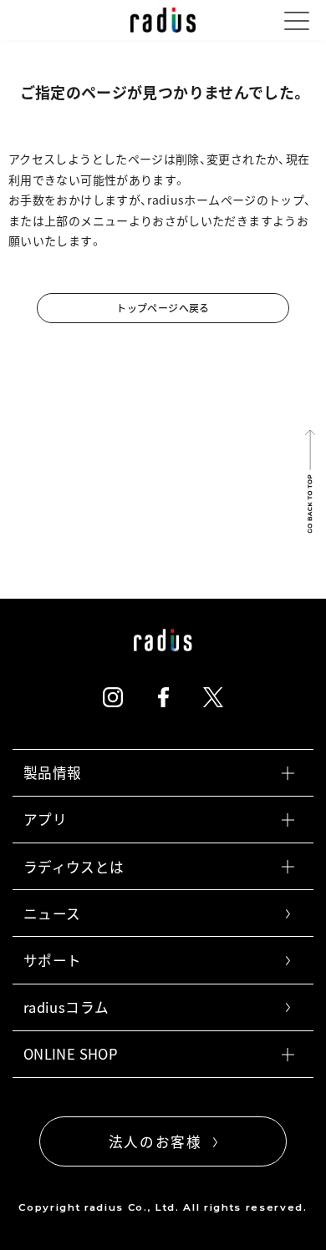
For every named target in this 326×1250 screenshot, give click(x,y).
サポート (52, 960)
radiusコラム (66, 1007)
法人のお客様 (155, 1141)
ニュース (51, 913)
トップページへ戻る (162, 308)
